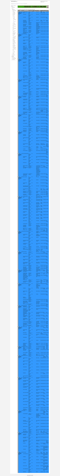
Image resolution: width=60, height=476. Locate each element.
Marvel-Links (13, 57)
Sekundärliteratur (14, 58)
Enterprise (14, 48)
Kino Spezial (14, 36)
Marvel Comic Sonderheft (14, 40)
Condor (13, 11)
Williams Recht (14, 10)
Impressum (13, 59)
